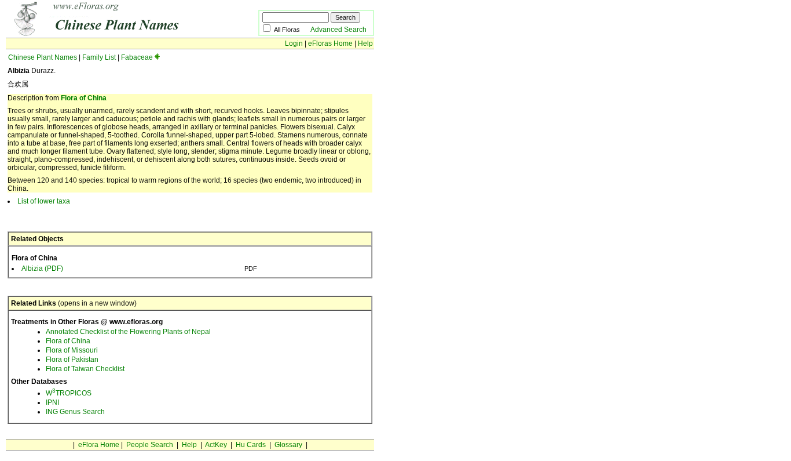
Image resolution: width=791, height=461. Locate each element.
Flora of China (84, 98)
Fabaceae (137, 57)
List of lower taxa (43, 201)
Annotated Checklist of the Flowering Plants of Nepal (128, 332)
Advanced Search (338, 30)
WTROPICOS (68, 393)
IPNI (52, 402)
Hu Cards (251, 445)
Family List (99, 57)
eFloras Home (330, 43)
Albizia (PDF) (42, 268)
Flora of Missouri (72, 350)
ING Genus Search (75, 412)
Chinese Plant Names (42, 57)
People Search (149, 445)
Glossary (288, 445)
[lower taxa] (157, 57)
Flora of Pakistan (72, 359)
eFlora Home (98, 445)
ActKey (216, 445)
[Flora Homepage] (114, 34)
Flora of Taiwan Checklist (85, 369)
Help (365, 43)
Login (294, 43)
